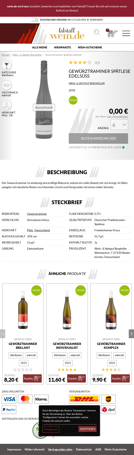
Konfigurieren (51, 429)
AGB (98, 449)
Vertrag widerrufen (60, 449)
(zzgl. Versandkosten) (117, 116)
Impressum (14, 449)
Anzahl (103, 128)
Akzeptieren (87, 429)
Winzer (6, 54)
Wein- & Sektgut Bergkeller (27, 54)
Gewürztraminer (37, 213)
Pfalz (30, 230)
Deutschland (42, 230)
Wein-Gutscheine (90, 47)
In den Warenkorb (98, 138)
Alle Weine (39, 47)
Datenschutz (84, 449)
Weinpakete (62, 47)
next (131, 333)
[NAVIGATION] (126, 33)
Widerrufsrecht (34, 449)
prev (2, 333)
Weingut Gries (23, 339)
